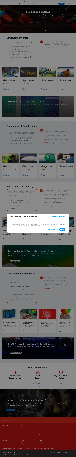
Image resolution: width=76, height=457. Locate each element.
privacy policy (40, 225)
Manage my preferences (52, 229)
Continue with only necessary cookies (58, 216)
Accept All (62, 229)
